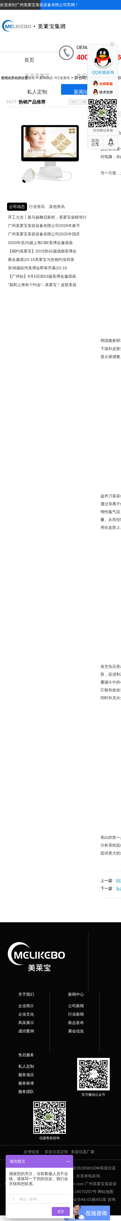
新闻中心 (76, 994)
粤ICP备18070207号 (78, 1191)
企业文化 (26, 1014)
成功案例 (26, 1031)
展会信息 (76, 1031)
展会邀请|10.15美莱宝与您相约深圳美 (41, 259)
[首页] (60, 21)
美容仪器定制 (56, 1152)
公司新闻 (76, 1006)
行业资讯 (63, 78)
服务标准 (26, 1083)
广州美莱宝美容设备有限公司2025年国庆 (44, 234)
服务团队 (26, 1091)
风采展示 (26, 1022)
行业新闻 (76, 1014)
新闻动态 (46, 78)
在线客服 (106, 84)
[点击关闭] (112, 44)
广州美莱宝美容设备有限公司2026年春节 (44, 225)
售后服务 (26, 1055)
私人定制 (26, 1066)
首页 (29, 60)
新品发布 (76, 1022)
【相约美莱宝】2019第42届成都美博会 (42, 251)
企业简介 (26, 1006)
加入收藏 (92, 14)
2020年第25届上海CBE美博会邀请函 (40, 242)
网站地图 (105, 1191)
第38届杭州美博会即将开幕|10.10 (37, 268)
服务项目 (26, 1074)
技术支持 (106, 92)
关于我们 (26, 994)
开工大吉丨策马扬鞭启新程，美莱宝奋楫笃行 (47, 217)
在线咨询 (113, 14)
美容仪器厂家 (83, 1152)
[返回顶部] (111, 142)
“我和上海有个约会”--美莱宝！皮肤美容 (42, 284)
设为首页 (70, 14)
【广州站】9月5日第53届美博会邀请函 (42, 276)
